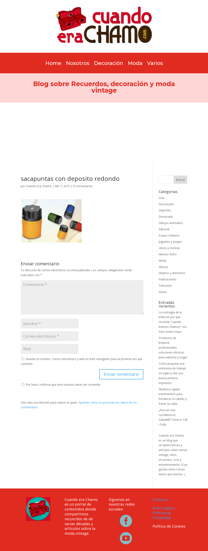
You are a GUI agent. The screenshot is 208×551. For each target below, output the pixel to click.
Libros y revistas (169, 248)
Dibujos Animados (171, 223)
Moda (135, 64)
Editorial (164, 229)
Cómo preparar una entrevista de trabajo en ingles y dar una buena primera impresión (172, 373)
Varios (155, 64)
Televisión (165, 286)
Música (163, 267)
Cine (161, 198)
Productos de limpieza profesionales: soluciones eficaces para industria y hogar (173, 347)
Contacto (161, 499)
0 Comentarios (83, 186)
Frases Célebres (169, 235)
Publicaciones (168, 279)
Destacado (166, 216)
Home (53, 64)
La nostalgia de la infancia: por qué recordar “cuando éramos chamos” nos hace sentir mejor (173, 322)
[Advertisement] (104, 133)
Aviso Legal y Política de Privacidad (164, 512)
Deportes (165, 210)
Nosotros (77, 64)
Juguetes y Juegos (170, 242)
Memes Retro (168, 254)
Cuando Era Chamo (39, 186)
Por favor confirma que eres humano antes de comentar (62, 384)
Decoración (108, 64)
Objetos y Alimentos (172, 273)
